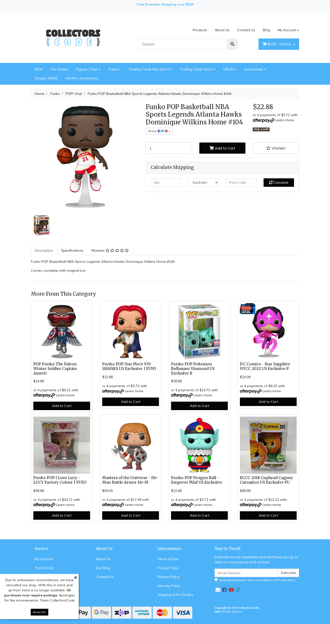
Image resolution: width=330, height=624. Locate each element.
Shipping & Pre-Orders (175, 595)
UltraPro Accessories (81, 78)
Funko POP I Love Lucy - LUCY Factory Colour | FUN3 (59, 480)
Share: (153, 131)
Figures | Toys (87, 69)
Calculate (280, 182)
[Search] (232, 44)
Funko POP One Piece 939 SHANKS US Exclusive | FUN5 (129, 366)
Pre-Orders (59, 69)
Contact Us (246, 30)
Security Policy (168, 586)
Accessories (253, 69)
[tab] (44, 250)
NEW (39, 69)
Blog (266, 30)
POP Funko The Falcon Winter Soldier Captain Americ (55, 369)
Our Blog (103, 568)
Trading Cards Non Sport (149, 69)
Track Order (44, 568)
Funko (113, 69)
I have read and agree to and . (257, 580)
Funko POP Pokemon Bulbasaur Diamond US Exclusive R (193, 369)
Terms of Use (168, 559)
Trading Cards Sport (196, 69)
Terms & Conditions (260, 580)
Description (44, 250)
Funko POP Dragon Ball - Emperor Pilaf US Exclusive (196, 480)
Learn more (284, 120)
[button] (276, 148)
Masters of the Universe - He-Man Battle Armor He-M (130, 480)
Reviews (99, 250)
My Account (287, 30)
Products (200, 30)
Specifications (72, 250)
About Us (222, 30)
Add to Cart (224, 148)
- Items (279, 44)
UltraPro (230, 69)
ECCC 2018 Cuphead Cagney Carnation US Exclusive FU (266, 480)
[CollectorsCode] (73, 37)
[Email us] (217, 590)
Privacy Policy (168, 568)
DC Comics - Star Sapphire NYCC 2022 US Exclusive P (265, 366)
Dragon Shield (46, 78)
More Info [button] (39, 612)
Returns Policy (168, 577)
